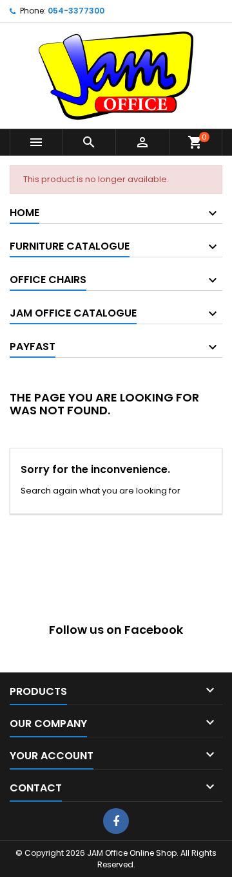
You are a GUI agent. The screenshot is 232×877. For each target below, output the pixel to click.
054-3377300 (76, 10)
